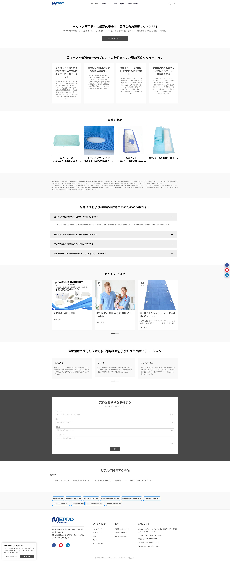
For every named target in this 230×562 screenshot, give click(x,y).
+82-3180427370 (151, 539)
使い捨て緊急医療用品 (103, 481)
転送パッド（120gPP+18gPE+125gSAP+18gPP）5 (131, 159)
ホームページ (94, 3)
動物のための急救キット (82, 481)
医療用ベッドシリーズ (122, 529)
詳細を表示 (66, 140)
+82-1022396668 (153, 546)
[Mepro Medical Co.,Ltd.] (58, 3)
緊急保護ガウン (120, 481)
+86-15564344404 (152, 542)
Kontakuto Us (133, 3)
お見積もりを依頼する (115, 38)
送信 (115, 449)
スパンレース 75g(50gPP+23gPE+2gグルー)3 (66, 159)
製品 (115, 3)
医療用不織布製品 (120, 536)
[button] (113, 333)
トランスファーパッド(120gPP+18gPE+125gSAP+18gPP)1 (99, 159)
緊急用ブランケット (62, 481)
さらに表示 (57, 319)
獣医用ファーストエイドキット (141, 481)
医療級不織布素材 (120, 533)
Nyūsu (122, 3)
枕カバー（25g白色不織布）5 (163, 158)
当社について (106, 3)
